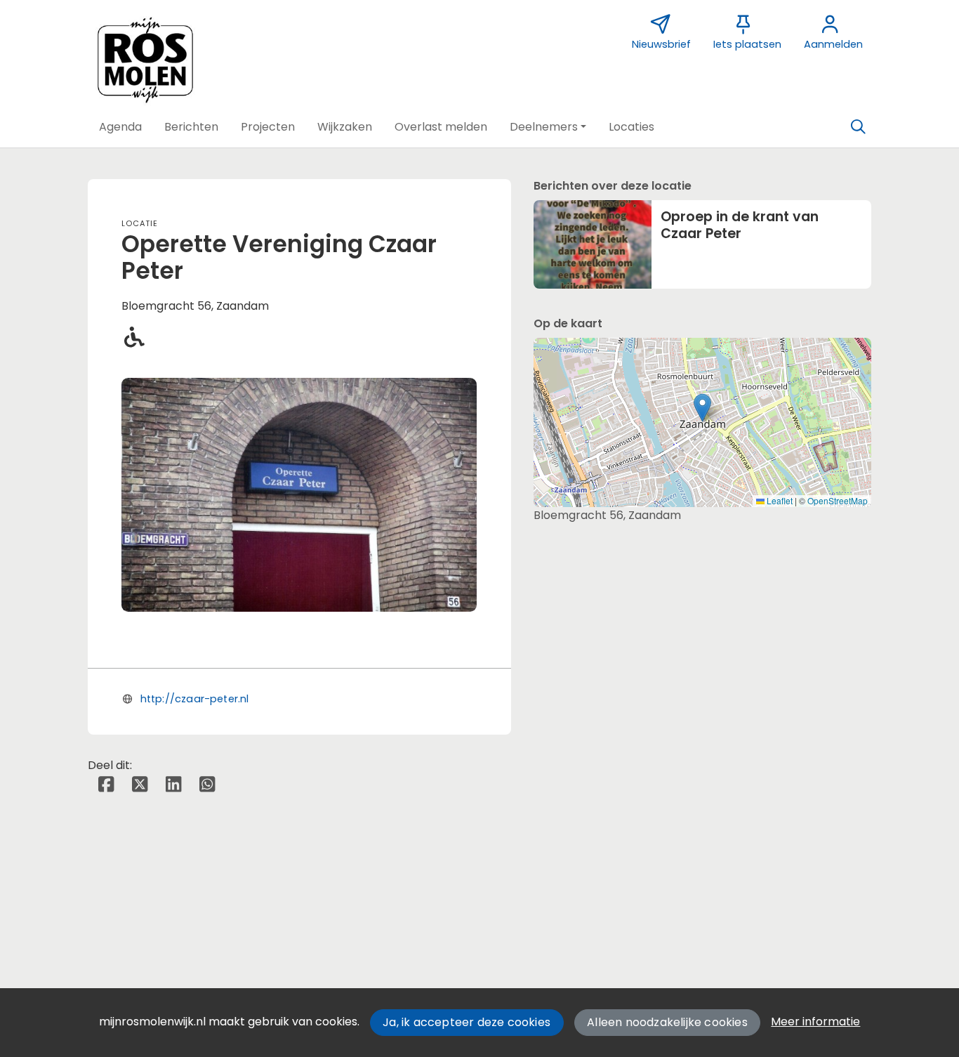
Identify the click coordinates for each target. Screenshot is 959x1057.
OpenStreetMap (837, 500)
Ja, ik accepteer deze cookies (466, 1022)
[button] (120, 127)
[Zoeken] (858, 127)
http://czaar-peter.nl (194, 699)
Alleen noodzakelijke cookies (667, 1022)
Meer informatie (815, 1021)
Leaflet (779, 500)
